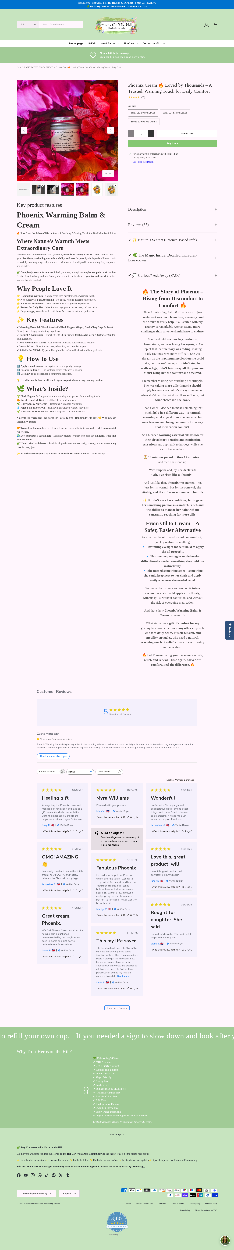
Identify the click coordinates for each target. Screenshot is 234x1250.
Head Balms (107, 43)
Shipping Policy (211, 1204)
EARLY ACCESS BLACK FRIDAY (38, 67)
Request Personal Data (144, 1204)
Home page (76, 43)
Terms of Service (178, 1204)
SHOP (92, 43)
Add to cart (187, 133)
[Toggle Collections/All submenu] (164, 44)
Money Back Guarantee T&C (206, 1210)
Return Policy (185, 1210)
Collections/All (152, 43)
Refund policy (194, 1204)
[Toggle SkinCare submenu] (137, 44)
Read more (123, 976)
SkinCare (129, 43)
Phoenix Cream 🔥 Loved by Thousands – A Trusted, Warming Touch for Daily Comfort (89, 67)
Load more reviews (117, 1008)
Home (19, 67)
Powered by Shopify (52, 1204)
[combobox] (50, 24)
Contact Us (162, 1204)
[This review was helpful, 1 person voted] (183, 831)
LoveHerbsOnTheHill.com (33, 1204)
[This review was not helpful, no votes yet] (80, 831)
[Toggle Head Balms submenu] (118, 44)
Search (128, 1204)
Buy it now (172, 143)
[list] (67, 130)
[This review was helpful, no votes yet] (74, 831)
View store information (143, 161)
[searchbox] (48, 771)
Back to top (115, 1134)
